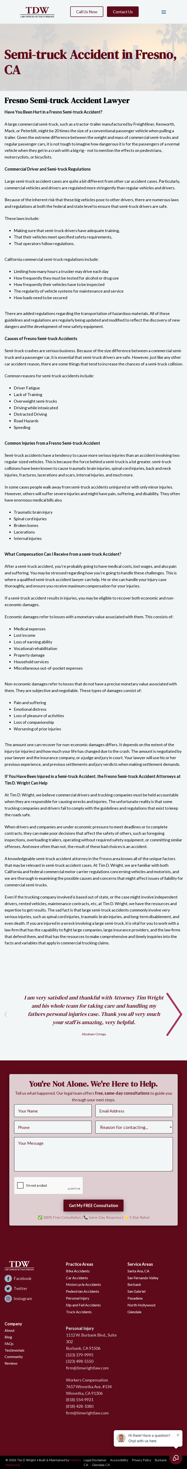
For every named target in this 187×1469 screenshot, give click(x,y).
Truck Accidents (79, 1312)
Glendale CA (101, 1465)
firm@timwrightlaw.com (87, 1367)
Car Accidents (77, 1278)
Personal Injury (77, 1298)
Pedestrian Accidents (82, 1291)
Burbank (134, 1284)
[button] (162, 12)
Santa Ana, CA (138, 1271)
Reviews (11, 1363)
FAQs (9, 1343)
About (10, 1330)
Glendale (134, 1312)
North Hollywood (141, 1305)
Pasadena (135, 1298)
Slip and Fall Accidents (83, 1305)
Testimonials (14, 1350)
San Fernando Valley (142, 1278)
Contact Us (123, 11)
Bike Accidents (78, 1271)
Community (14, 1356)
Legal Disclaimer (95, 1460)
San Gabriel (136, 1291)
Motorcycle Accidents (83, 1284)
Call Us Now (86, 11)
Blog (8, 1337)
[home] (37, 11)
